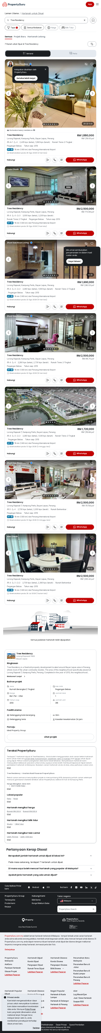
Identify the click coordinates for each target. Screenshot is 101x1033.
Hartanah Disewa (58, 958)
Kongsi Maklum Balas (40, 903)
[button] (8, 36)
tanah (77, 759)
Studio (9, 824)
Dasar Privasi (61, 1025)
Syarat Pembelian (76, 1025)
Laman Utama (12, 13)
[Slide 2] (46, 124)
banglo (67, 759)
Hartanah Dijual (35, 958)
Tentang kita (10, 900)
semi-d (60, 759)
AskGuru (8, 964)
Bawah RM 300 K (30, 811)
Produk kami (10, 903)
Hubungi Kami (38, 896)
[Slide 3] (48, 124)
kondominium (41, 759)
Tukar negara (63, 896)
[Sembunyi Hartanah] (86, 64)
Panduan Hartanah (13, 968)
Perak (15, 799)
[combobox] (47, 20)
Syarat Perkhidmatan (44, 1025)
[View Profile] (19, 64)
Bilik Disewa (55, 968)
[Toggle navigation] (97, 4)
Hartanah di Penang (58, 1004)
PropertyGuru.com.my (14, 936)
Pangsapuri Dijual (35, 965)
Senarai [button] (29, 53)
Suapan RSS (78, 1002)
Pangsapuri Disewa (58, 965)
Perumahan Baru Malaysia (81, 959)
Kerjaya (8, 907)
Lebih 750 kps (12, 837)
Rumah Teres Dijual (36, 968)
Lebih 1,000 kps (26, 837)
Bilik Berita (36, 900)
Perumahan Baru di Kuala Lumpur (81, 972)
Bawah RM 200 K (14, 811)
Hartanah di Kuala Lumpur (58, 995)
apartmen (52, 759)
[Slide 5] (52, 124)
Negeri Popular (57, 991)
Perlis (9, 799)
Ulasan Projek (11, 971)
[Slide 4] (50, 124)
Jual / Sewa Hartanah (82, 998)
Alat (75, 991)
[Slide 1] (44, 124)
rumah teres (29, 759)
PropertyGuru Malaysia (11, 959)
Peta (75, 53)
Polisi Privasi (30, 1009)
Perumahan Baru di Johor (81, 965)
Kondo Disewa (56, 961)
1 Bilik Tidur (19, 824)
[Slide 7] (56, 275)
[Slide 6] (54, 124)
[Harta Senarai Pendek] (92, 64)
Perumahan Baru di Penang (81, 978)
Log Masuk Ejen (80, 994)
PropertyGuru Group (14, 896)
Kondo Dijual (33, 961)
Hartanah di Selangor (59, 1001)
